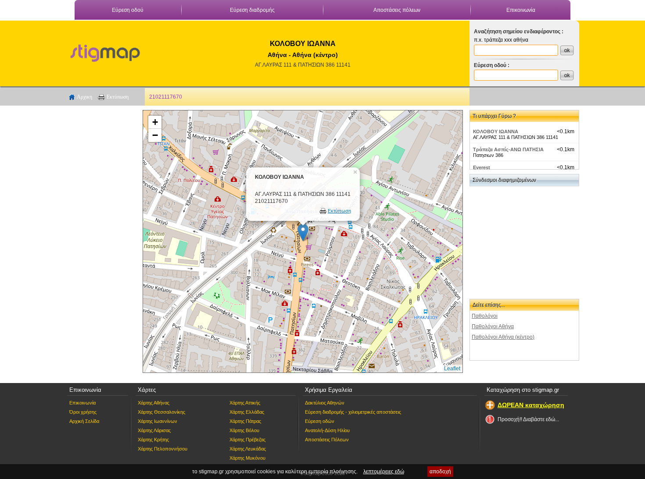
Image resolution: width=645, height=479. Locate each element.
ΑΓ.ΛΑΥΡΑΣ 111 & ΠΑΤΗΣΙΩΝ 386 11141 (303, 65)
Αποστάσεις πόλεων (396, 10)
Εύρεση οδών (319, 421)
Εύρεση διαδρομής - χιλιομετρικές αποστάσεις (353, 412)
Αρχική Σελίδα (84, 421)
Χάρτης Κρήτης (153, 439)
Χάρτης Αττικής (244, 402)
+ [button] (155, 122)
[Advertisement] (101, 241)
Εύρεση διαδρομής (252, 10)
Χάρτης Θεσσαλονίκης (161, 412)
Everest (481, 167)
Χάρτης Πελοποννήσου (162, 448)
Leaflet (452, 368)
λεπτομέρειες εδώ (383, 471)
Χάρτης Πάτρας (245, 421)
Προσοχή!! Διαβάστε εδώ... (528, 419)
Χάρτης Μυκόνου (247, 458)
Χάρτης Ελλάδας (246, 412)
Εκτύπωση (118, 97)
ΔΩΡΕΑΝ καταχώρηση (531, 404)
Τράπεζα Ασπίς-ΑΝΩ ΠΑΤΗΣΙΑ (508, 149)
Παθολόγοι (485, 316)
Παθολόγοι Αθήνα (493, 326)
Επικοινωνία (520, 10)
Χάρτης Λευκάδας (247, 448)
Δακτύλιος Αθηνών (324, 402)
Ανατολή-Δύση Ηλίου (327, 430)
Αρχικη (84, 97)
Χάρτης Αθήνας (153, 402)
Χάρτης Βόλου (244, 430)
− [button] (155, 135)
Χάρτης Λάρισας (154, 430)
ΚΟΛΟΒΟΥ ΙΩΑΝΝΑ (495, 131)
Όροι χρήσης (83, 412)
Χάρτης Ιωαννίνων (157, 421)
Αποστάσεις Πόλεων (327, 439)
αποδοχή (440, 471)
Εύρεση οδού (127, 10)
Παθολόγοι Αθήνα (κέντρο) (503, 337)
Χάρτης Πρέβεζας (247, 439)
